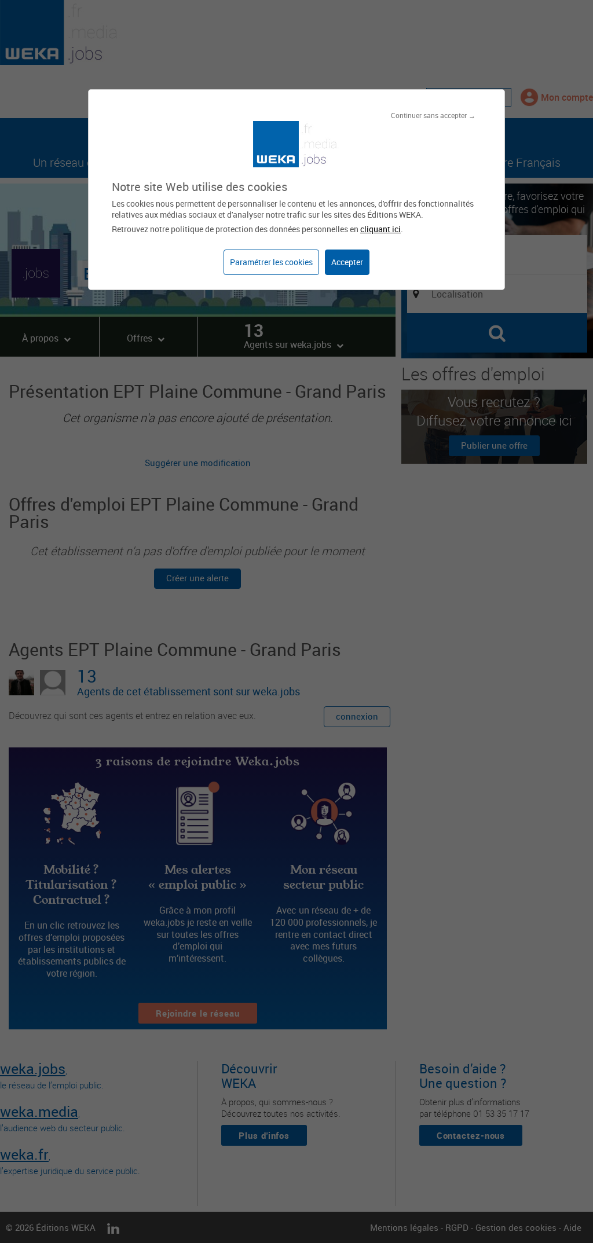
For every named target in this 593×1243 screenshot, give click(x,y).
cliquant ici (380, 228)
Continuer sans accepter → (433, 115)
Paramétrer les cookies (271, 261)
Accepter (347, 261)
